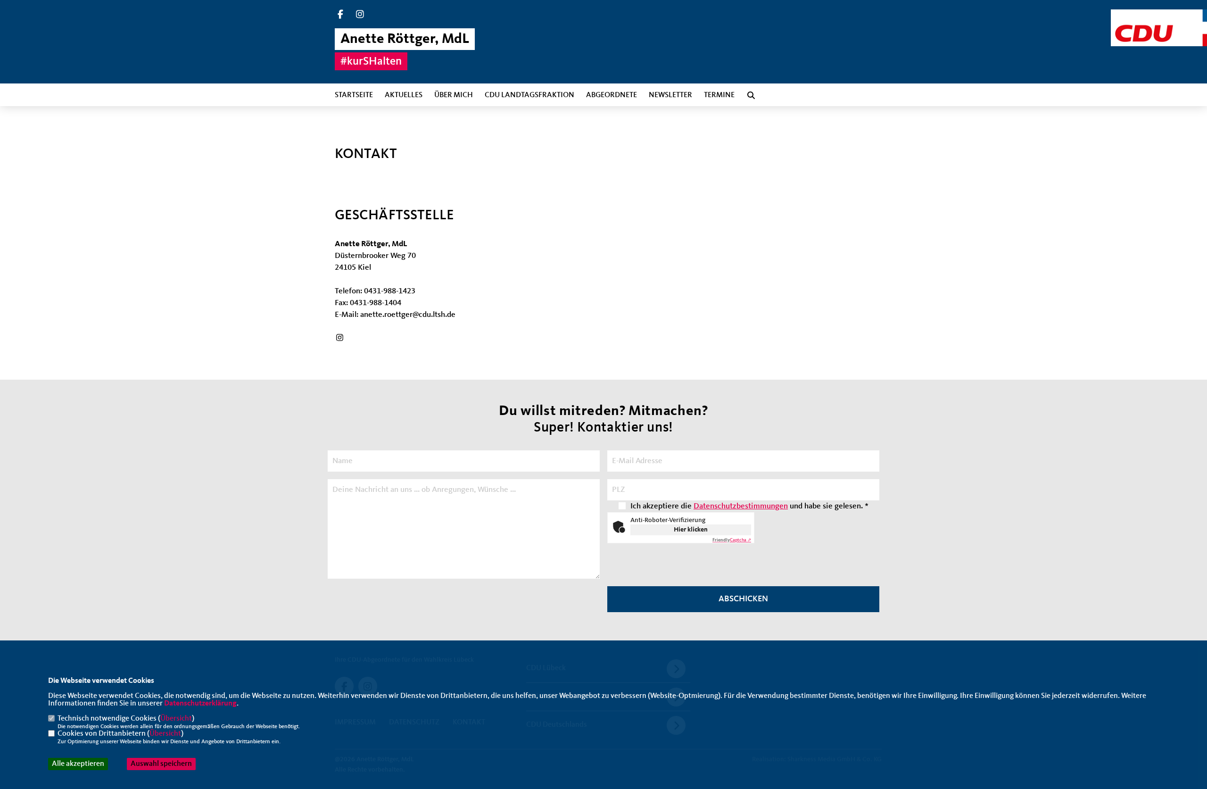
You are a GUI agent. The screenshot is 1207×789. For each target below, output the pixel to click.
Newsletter (670, 95)
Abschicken (743, 599)
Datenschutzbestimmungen (741, 506)
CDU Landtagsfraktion (529, 95)
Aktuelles (403, 95)
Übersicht (176, 719)
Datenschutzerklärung (200, 703)
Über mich (453, 95)
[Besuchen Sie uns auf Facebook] (340, 15)
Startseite (354, 95)
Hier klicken (691, 529)
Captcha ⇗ (731, 540)
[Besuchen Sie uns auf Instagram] (360, 15)
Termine (719, 95)
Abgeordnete (611, 95)
